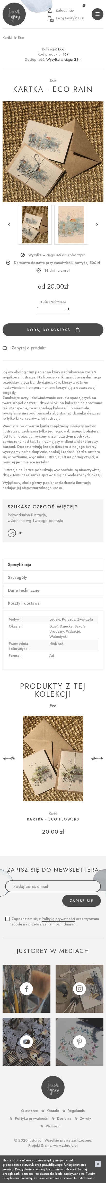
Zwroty (85, 1118)
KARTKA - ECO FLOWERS (53, 819)
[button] (9, 225)
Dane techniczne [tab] (23, 590)
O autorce (29, 1110)
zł (67, 18)
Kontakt (53, 1110)
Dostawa (64, 1118)
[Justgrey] (14, 14)
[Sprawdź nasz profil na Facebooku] (26, 989)
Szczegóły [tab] (17, 577)
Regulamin (76, 1110)
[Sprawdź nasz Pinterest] (79, 1042)
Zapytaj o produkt (29, 348)
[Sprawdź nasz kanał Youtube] (26, 1042)
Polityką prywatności (58, 918)
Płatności (53, 1126)
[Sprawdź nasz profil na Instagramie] (79, 989)
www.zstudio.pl (65, 1145)
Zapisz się (81, 900)
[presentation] (9, 758)
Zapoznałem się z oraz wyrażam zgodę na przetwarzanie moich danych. (55, 921)
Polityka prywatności (31, 1118)
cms (48, 1145)
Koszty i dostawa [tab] (24, 603)
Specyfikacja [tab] (19, 565)
